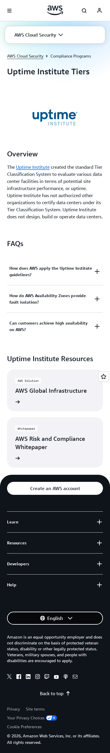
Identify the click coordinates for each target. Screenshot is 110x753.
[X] (9, 677)
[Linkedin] (28, 677)
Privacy (13, 708)
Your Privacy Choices (26, 717)
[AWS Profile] (99, 11)
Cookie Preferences (24, 726)
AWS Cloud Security (25, 55)
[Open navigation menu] (9, 10)
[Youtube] (56, 677)
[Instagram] (37, 677)
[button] (39, 35)
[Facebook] (18, 677)
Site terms (35, 708)
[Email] (75, 677)
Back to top (51, 693)
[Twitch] (47, 677)
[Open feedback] (103, 376)
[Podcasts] (65, 677)
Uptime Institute (33, 167)
